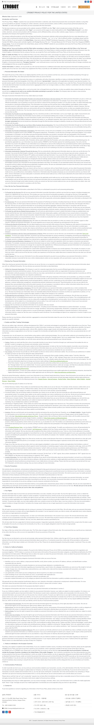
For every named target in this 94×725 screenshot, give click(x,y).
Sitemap (56, 720)
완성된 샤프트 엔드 (71, 705)
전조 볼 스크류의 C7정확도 (73, 698)
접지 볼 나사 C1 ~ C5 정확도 (73, 702)
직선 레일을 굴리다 (39, 712)
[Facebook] (3, 712)
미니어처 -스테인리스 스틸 (41, 709)
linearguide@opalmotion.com (13, 1)
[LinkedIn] (6, 712)
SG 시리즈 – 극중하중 (40, 698)
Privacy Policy (62, 720)
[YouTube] (10, 712)
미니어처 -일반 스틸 (40, 705)
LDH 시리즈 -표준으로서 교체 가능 (44, 702)
